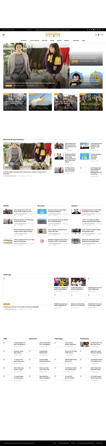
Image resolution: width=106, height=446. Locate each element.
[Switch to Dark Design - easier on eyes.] (103, 29)
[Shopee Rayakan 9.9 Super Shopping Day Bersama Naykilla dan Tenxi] (7, 344)
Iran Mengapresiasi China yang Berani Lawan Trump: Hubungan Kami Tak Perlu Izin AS (96, 171)
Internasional (35, 40)
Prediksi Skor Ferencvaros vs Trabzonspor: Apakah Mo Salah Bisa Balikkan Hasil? (95, 304)
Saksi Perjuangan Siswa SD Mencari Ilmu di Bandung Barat (58, 220)
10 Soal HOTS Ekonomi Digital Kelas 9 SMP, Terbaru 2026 (71, 377)
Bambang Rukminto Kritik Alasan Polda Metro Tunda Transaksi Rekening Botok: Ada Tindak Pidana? (70, 158)
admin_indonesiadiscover (19, 85)
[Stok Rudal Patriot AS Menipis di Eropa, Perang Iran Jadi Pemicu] (40, 102)
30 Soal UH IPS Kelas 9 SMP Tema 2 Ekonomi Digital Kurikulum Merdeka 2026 (71, 352)
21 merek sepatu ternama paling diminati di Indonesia (18, 377)
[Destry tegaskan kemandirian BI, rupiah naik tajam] (42, 231)
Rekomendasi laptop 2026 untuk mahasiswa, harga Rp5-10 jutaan (71, 360)
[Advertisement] (53, 14)
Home (54, 443)
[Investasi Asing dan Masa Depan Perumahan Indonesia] (84, 156)
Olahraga (76, 40)
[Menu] (3, 35)
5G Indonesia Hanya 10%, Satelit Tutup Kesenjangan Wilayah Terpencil (70, 368)
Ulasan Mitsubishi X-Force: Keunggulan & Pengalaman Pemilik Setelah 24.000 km (84, 57)
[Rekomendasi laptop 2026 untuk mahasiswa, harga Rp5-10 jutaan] (59, 361)
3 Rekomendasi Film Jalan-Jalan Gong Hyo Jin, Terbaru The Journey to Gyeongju (53, 30)
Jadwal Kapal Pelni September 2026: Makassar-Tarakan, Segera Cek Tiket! (96, 368)
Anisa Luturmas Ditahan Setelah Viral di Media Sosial (91, 230)
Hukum (59, 40)
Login (83, 40)
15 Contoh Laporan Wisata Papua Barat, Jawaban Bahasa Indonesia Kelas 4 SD (96, 377)
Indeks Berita (99, 443)
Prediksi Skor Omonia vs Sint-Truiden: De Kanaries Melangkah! (90, 103)
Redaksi (73, 443)
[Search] (96, 35)
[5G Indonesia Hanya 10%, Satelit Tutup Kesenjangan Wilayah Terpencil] (59, 369)
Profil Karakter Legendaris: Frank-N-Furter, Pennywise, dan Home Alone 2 (14, 103)
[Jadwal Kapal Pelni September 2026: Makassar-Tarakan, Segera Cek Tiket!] (84, 369)
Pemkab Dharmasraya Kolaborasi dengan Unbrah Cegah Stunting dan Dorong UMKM (23, 230)
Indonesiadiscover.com (28, 443)
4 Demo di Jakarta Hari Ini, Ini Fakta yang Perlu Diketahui (24, 240)
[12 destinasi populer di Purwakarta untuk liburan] (84, 361)
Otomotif (75, 61)
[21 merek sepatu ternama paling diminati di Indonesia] (7, 377)
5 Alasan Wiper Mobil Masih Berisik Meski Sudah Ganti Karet (45, 360)
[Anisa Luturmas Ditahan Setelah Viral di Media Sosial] (76, 231)
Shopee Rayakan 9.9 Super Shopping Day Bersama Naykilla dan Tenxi (19, 343)
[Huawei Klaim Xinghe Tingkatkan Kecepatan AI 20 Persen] (59, 344)
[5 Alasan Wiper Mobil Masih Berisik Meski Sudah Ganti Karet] (33, 361)
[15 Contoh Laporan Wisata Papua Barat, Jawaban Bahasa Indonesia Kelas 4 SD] (84, 377)
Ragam (66, 40)
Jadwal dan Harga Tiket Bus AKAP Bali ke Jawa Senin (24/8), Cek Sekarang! (97, 352)
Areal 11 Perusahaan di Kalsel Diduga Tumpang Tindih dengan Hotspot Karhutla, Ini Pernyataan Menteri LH (91, 220)
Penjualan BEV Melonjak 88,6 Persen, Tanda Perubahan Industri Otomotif (45, 352)
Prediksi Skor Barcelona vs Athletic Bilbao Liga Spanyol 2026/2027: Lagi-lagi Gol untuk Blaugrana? (95, 288)
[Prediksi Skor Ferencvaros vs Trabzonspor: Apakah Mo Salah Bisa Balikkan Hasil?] (95, 298)
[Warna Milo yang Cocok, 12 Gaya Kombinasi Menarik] (7, 369)
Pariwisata (8, 85)
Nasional (23, 40)
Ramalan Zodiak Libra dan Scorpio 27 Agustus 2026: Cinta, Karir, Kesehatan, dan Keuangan (86, 80)
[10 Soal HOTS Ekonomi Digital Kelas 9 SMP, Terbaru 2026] (59, 377)
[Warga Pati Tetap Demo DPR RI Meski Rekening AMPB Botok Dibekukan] (76, 241)
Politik (52, 40)
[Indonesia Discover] (53, 34)
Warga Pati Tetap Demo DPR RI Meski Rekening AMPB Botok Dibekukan (91, 240)
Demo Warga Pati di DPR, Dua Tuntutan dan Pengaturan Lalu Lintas (64, 103)
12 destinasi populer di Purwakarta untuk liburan (97, 360)
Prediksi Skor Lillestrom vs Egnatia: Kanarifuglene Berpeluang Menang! (61, 288)
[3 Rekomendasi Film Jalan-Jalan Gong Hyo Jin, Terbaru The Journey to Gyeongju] (36, 66)
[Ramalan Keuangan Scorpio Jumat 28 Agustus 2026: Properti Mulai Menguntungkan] (42, 241)
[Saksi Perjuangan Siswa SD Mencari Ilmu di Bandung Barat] (42, 221)
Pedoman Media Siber (63, 443)
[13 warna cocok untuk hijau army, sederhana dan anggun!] (7, 361)
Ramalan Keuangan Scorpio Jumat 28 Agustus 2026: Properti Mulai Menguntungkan (57, 240)
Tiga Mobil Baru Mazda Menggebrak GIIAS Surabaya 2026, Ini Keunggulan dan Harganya (45, 377)
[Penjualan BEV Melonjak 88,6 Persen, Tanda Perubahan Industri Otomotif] (33, 352)
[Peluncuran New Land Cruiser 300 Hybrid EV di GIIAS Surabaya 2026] (33, 369)
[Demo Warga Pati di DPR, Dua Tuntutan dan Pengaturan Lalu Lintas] (59, 146)
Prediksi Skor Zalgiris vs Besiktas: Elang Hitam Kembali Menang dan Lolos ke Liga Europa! (78, 288)
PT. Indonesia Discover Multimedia (85, 443)
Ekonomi (44, 40)
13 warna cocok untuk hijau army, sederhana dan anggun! (19, 360)
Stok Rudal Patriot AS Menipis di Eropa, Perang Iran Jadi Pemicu (39, 103)
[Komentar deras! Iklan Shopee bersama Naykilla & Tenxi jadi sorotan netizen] (7, 352)
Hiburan (6, 94)
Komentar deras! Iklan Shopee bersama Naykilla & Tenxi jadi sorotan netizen (19, 352)
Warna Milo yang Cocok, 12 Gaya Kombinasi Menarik (19, 368)
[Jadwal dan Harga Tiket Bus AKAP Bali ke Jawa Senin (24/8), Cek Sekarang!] (84, 352)
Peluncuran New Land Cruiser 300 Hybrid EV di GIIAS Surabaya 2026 (44, 368)
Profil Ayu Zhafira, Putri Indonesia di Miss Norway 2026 (70, 169)
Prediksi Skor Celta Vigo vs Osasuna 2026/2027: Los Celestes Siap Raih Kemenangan (61, 304)
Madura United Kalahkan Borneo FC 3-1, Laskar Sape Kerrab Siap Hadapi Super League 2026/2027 (78, 304)
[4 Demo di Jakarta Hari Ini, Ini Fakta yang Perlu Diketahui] (7, 241)
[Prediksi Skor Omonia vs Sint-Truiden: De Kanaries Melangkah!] (91, 102)
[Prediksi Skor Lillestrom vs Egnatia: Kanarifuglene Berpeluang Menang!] (61, 282)
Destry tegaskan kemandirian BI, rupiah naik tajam (57, 230)
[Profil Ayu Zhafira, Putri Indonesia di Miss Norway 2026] (59, 170)
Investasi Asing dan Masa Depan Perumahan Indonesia (96, 156)
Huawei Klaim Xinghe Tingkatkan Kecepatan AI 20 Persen (70, 343)
